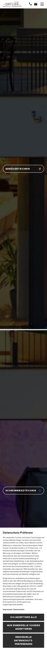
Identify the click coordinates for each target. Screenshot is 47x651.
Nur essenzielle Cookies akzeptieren (23, 627)
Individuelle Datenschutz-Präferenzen (23, 640)
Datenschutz (18, 609)
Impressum (7, 609)
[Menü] (42, 4)
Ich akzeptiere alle (23, 617)
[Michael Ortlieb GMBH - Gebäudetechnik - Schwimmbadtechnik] (11, 4)
